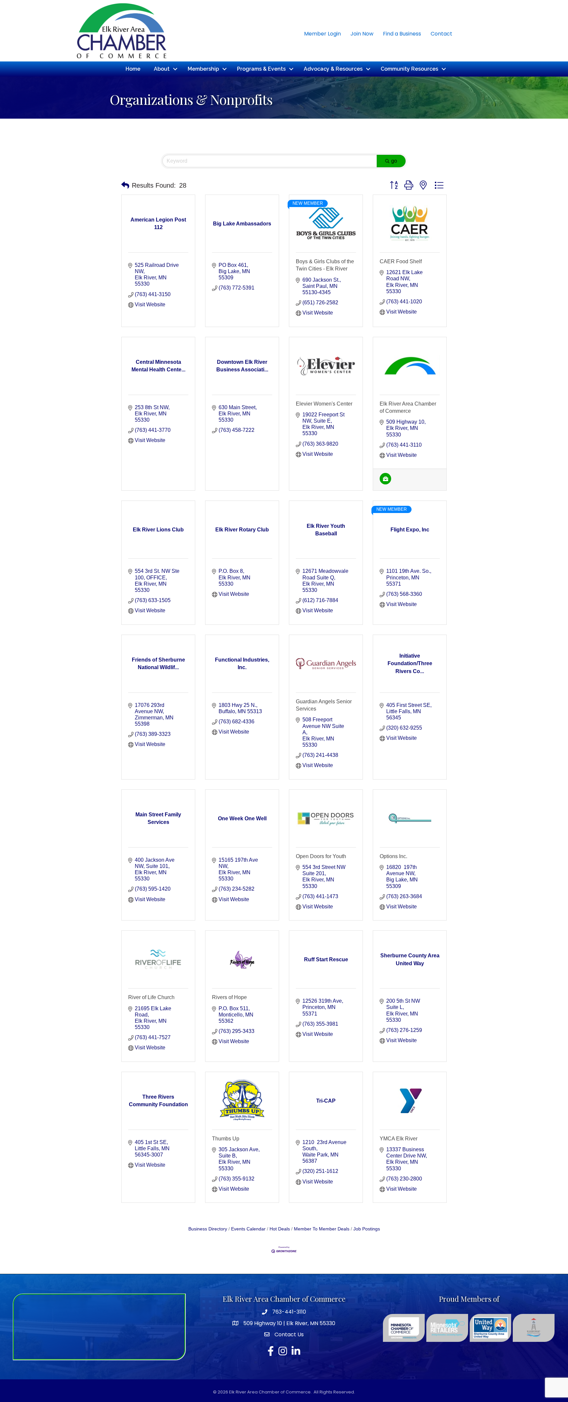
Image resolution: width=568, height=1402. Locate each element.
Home (133, 69)
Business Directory (207, 1229)
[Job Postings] (385, 482)
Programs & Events (261, 69)
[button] (125, 185)
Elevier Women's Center (324, 404)
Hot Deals (280, 1229)
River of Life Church (151, 997)
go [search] (394, 161)
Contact (441, 33)
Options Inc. (393, 856)
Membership (203, 69)
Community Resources (409, 69)
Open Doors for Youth (321, 856)
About (162, 69)
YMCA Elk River (398, 1138)
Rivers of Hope (229, 997)
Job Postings (366, 1229)
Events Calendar (248, 1229)
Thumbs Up (225, 1138)
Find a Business (402, 33)
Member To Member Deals (321, 1229)
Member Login (322, 33)
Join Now (361, 33)
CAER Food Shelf (401, 261)
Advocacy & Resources (333, 69)
